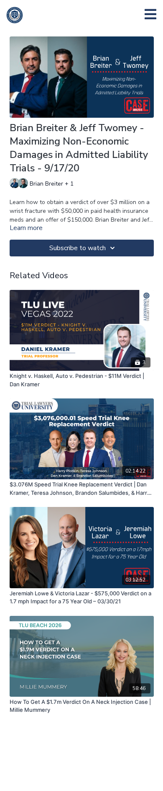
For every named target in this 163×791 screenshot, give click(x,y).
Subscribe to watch (77, 248)
